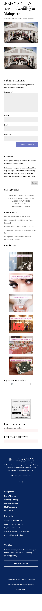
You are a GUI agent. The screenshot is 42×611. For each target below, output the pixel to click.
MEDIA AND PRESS (21, 204)
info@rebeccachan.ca (23, 476)
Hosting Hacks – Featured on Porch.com (19, 226)
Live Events (8, 511)
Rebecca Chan (11, 18)
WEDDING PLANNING (21, 201)
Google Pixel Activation (13, 535)
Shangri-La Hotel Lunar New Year (17, 531)
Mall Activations (10, 507)
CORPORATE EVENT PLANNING (21, 195)
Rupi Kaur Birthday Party (13, 528)
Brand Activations (11, 503)
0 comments (31, 18)
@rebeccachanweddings (13, 428)
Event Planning (10, 496)
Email (6, 125)
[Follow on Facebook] (19, 482)
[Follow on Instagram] (22, 482)
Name (7, 115)
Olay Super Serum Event (13, 520)
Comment (8, 92)
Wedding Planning (11, 500)
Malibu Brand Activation (13, 524)
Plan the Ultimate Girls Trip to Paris (17, 216)
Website (7, 134)
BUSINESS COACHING (21, 206)
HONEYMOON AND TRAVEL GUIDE (21, 198)
